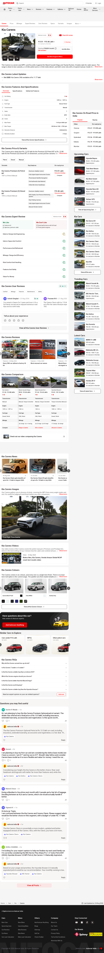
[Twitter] (92, 922)
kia (15, 903)
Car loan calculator (8, 937)
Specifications (17, 91)
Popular (80, 120)
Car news (5, 933)
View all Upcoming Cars (86, 210)
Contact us (54, 930)
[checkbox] (55, 175)
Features (49, 9)
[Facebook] (87, 922)
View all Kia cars (86, 272)
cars (9, 903)
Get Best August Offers (54, 56)
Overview (6, 91)
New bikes (21, 922)
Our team (54, 926)
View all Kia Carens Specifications (33, 140)
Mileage (19, 23)
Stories (79, 9)
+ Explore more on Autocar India (12, 911)
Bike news (21, 933)
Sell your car (71, 9)
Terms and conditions (58, 937)
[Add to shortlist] (32, 36)
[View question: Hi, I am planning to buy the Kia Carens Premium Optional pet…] (34, 725)
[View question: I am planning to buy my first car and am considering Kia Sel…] (34, 765)
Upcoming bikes (23, 926)
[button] (66, 35)
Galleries (60, 9)
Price (11, 23)
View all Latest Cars (86, 391)
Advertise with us (56, 940)
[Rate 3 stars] (14, 320)
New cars (5, 922)
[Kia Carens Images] (18, 46)
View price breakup (60, 173)
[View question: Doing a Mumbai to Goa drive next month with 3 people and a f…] (34, 794)
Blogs (36, 926)
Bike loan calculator (24, 937)
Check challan (39, 937)
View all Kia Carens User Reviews (33, 328)
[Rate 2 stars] (9, 320)
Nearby (95, 120)
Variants (61, 23)
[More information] (55, 48)
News (29, 9)
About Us (54, 922)
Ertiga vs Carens (23, 427)
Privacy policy (55, 933)
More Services (95, 9)
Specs (53, 23)
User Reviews (42, 23)
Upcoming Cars (6, 926)
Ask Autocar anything (42, 922)
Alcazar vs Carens (56, 427)
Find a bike (20, 9)
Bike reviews (22, 930)
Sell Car (37, 933)
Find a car (10, 9)
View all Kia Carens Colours (33, 607)
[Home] (4, 9)
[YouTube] (76, 922)
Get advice (86, 9)
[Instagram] (82, 922)
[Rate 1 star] (5, 320)
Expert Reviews (30, 23)
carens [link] (22, 903)
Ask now (61, 694)
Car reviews (6, 930)
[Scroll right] (68, 644)
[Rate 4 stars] (18, 320)
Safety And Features (32, 91)
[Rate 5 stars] (23, 320)
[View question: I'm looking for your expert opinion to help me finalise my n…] (34, 863)
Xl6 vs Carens (39, 427)
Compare (59, 175)
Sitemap (37, 930)
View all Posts (33, 885)
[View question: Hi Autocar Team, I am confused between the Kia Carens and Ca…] (34, 823)
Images (69, 23)
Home (3, 903)
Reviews (38, 9)
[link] (79, 160)
